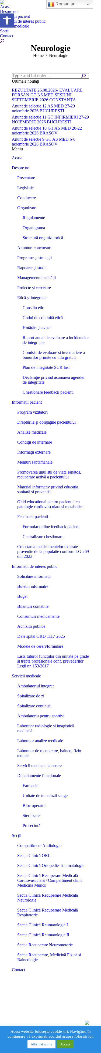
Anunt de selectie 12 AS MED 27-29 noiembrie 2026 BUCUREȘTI (43, 108)
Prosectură (31, 825)
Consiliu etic (33, 307)
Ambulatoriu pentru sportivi (40, 716)
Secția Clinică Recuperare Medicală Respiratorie (47, 912)
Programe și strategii (34, 257)
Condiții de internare (34, 442)
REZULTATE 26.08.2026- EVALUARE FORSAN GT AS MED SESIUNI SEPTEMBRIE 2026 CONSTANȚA (47, 95)
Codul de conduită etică (43, 317)
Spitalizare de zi (30, 696)
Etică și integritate (32, 297)
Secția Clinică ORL (34, 855)
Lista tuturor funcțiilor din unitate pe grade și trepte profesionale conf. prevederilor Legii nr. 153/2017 (53, 661)
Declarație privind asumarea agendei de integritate (53, 379)
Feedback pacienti (32, 516)
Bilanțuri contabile (32, 606)
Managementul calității (36, 277)
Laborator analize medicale (40, 740)
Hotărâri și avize (36, 327)
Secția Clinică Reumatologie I (42, 925)
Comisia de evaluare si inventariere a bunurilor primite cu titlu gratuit (54, 355)
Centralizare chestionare (43, 536)
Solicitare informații (34, 576)
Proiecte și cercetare (34, 287)
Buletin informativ (32, 586)
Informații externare (34, 452)
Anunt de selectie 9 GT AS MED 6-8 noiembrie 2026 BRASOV (43, 141)
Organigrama (34, 227)
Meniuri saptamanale (35, 462)
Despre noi (21, 168)
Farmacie (30, 785)
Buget (22, 596)
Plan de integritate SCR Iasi (46, 367)
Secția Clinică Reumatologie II (43, 935)
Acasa (17, 158)
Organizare (26, 207)
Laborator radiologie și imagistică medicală (45, 728)
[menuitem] (5, 6)
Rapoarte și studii (32, 267)
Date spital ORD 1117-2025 (41, 636)
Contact (18, 969)
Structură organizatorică (43, 237)
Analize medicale (32, 432)
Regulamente (34, 217)
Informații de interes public (34, 566)
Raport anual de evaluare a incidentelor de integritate (56, 340)
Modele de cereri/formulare (40, 646)
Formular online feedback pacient (51, 526)
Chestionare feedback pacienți (48, 392)
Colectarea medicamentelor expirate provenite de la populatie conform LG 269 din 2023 (53, 551)
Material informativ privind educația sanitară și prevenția (47, 489)
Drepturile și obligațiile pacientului (46, 422)
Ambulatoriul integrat (35, 686)
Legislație (25, 187)
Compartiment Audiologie (39, 845)
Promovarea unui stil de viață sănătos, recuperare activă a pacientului (49, 474)
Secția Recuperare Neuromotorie (45, 945)
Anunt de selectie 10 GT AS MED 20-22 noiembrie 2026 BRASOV (47, 130)
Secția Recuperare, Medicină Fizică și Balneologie (49, 957)
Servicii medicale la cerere (39, 765)
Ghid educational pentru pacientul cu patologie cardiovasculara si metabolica (50, 504)
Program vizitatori (32, 412)
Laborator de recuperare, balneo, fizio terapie (49, 753)
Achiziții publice (31, 626)
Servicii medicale (26, 676)
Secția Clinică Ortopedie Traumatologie (50, 865)
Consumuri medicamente (38, 616)
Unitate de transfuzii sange (45, 795)
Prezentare (26, 178)
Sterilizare (31, 815)
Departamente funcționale (39, 775)
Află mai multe (41, 1044)
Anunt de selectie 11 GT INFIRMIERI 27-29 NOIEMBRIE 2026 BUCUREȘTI (50, 119)
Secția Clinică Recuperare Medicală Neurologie (47, 897)
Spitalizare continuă (34, 706)
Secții (16, 835)
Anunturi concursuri (34, 247)
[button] (7, 21)
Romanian (64, 4)
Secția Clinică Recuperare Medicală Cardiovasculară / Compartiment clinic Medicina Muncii (49, 880)
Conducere (26, 197)
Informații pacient (27, 402)
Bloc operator (34, 805)
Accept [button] (65, 1044)
